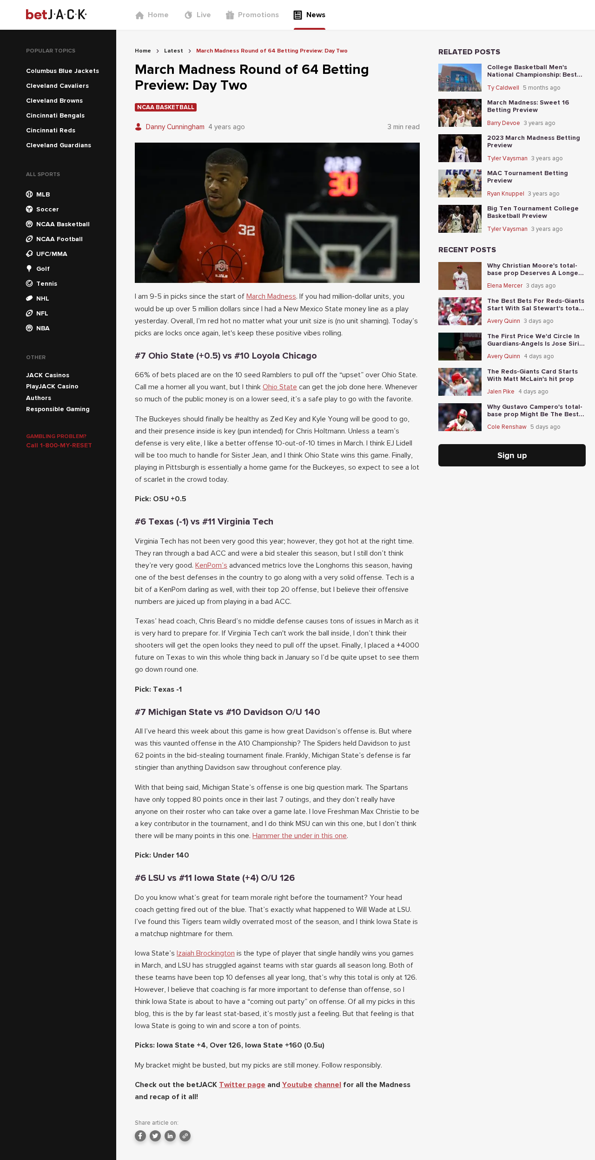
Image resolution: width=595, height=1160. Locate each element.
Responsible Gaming (58, 409)
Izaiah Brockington (206, 953)
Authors (38, 398)
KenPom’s (211, 565)
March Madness (271, 296)
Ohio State (280, 387)
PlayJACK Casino (52, 386)
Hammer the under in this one (299, 835)
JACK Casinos (47, 375)
